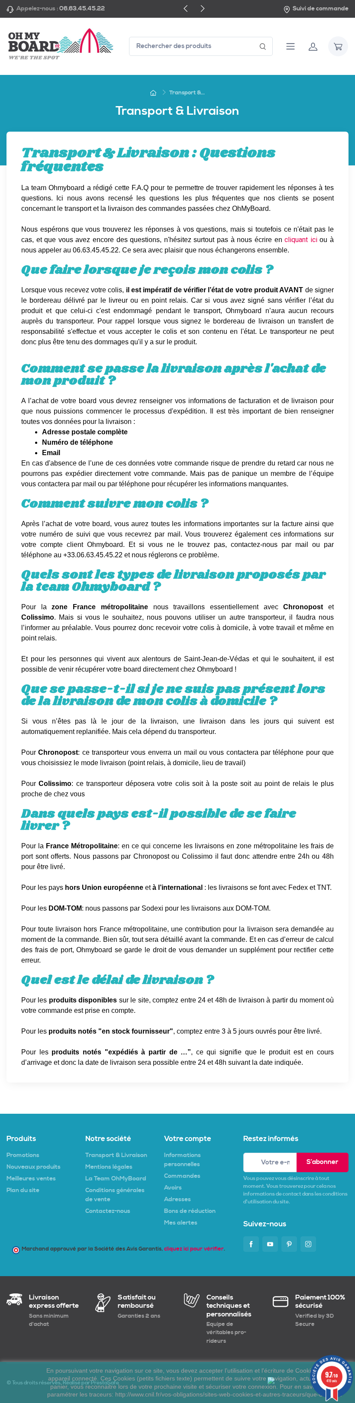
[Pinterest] (289, 1244)
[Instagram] (308, 1244)
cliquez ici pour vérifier (194, 1248)
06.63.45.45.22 (82, 9)
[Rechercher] (263, 46)
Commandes (182, 1176)
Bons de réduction (190, 1211)
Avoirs (173, 1188)
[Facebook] (251, 1244)
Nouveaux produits (33, 1167)
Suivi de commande (321, 9)
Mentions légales (108, 1167)
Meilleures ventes (31, 1179)
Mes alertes (180, 1223)
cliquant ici (300, 240)
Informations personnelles (182, 1159)
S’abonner (323, 1162)
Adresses (177, 1199)
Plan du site (22, 1190)
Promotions (22, 1155)
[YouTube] (270, 1244)
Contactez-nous (107, 1211)
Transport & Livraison (116, 1155)
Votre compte (187, 1139)
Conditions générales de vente (115, 1194)
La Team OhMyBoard (115, 1179)
